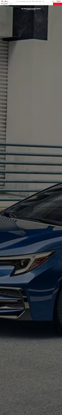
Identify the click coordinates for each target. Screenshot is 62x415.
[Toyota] (5, 1)
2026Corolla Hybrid (4, 3)
